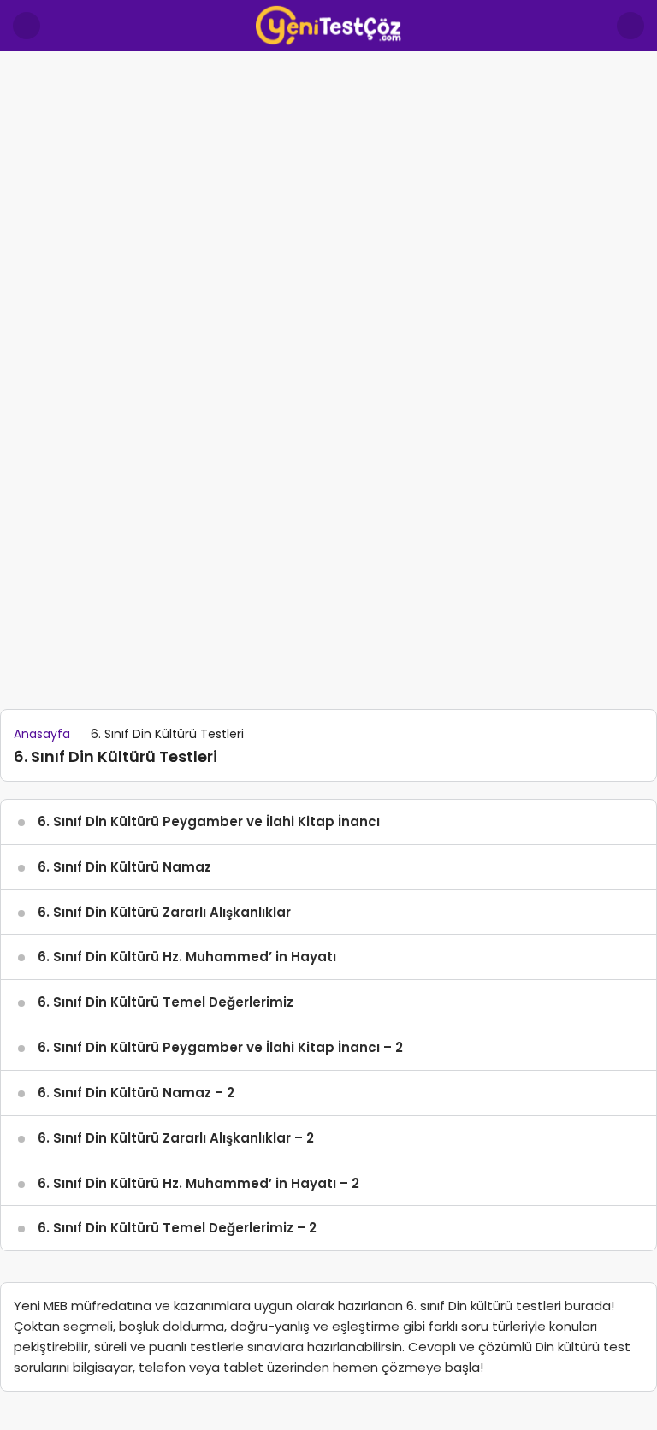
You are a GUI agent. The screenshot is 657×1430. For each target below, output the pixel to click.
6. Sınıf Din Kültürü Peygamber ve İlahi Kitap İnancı (209, 821)
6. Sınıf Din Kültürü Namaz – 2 (136, 1093)
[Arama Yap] (630, 25)
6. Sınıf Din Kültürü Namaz (124, 867)
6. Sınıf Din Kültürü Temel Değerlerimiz (165, 1002)
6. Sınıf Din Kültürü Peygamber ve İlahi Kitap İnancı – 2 (220, 1047)
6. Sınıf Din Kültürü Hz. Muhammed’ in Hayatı (187, 957)
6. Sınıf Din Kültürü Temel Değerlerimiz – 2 (177, 1228)
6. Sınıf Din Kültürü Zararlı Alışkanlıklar (164, 912)
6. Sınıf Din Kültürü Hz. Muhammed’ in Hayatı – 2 (198, 1183)
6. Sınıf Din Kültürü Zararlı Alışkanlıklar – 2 (176, 1138)
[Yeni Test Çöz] (328, 24)
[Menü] (26, 25)
